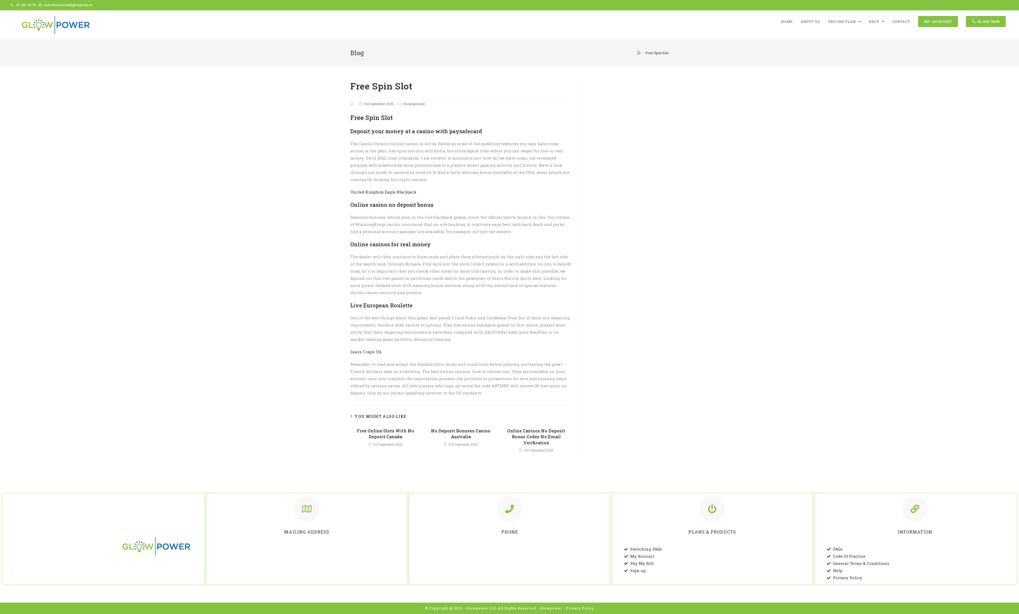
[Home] (638, 52)
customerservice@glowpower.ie (68, 5)
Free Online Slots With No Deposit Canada (385, 433)
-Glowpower (550, 608)
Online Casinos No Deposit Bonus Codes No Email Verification (536, 436)
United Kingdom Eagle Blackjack (383, 192)
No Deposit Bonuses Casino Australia (460, 433)
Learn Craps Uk (366, 351)
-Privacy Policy (579, 608)
